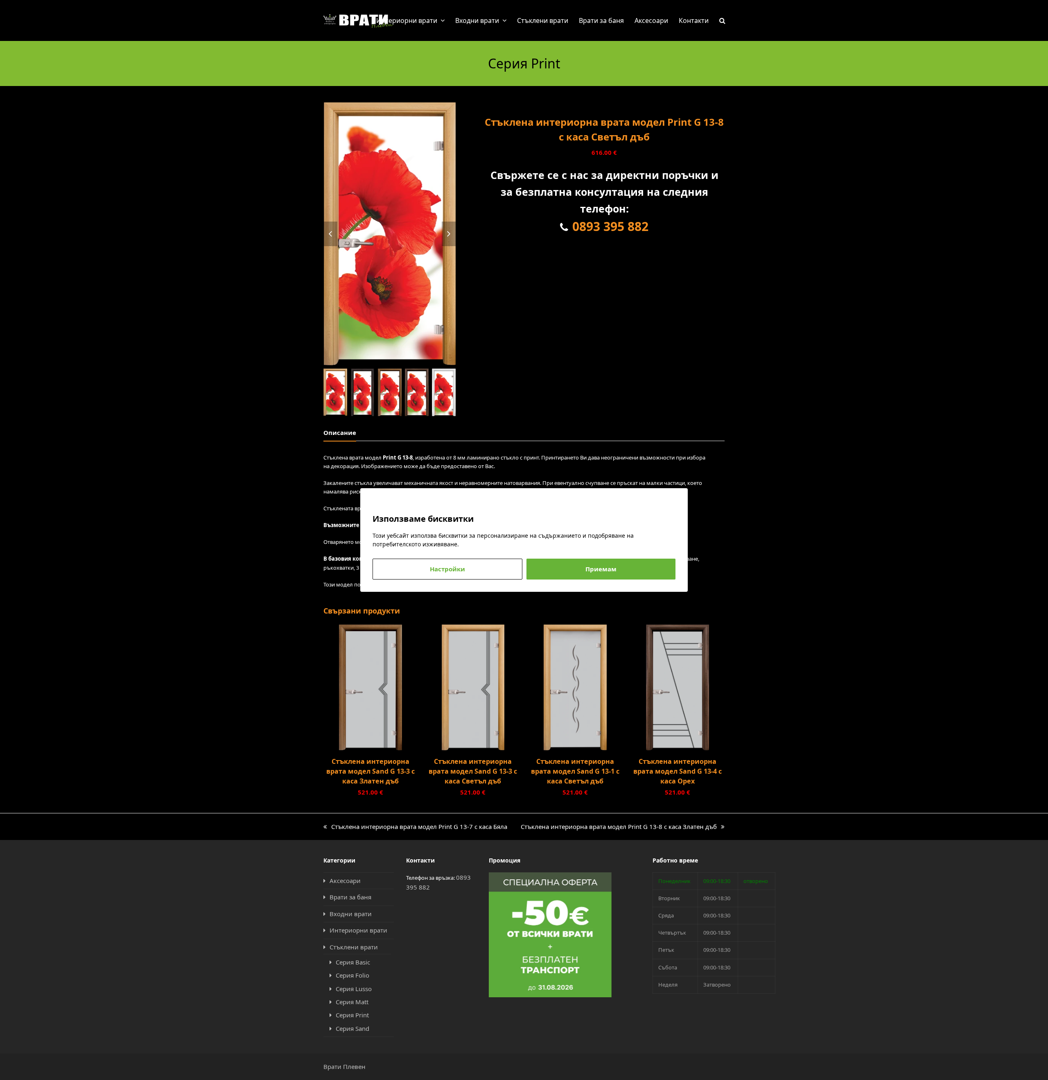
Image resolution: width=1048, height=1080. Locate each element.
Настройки (447, 569)
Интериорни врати (358, 930)
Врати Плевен (344, 1066)
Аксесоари (345, 880)
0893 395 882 (610, 226)
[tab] (339, 432)
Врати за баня (350, 897)
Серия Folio (352, 975)
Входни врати (351, 914)
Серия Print (352, 1015)
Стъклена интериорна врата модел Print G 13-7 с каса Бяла (415, 826)
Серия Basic (353, 962)
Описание (339, 432)
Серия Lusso (354, 989)
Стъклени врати (354, 947)
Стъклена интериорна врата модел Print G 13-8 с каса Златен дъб (619, 826)
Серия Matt (352, 1002)
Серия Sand (352, 1028)
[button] (722, 20)
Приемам (601, 569)
